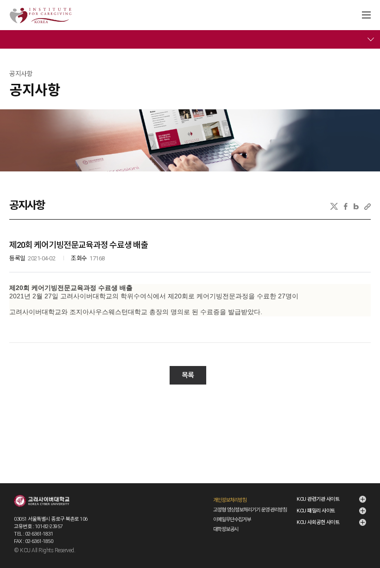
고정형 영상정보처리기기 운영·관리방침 (250, 510)
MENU (366, 15)
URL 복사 (367, 206)
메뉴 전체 (370, 39)
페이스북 (346, 206)
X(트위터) (333, 206)
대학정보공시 (225, 529)
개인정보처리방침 (230, 500)
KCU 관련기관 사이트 (318, 499)
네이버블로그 (356, 206)
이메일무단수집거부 (232, 520)
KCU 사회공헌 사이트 (318, 522)
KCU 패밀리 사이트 (316, 511)
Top (366, 536)
